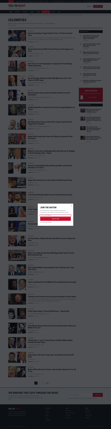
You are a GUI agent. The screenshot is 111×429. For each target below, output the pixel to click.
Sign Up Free (55, 218)
